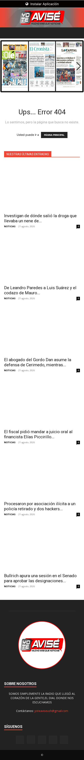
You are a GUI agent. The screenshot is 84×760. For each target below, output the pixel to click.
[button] (6, 32)
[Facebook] (20, 740)
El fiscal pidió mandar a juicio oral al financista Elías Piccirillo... (38, 434)
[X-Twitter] (53, 740)
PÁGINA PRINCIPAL (54, 135)
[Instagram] (31, 739)
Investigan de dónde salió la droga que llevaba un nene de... (40, 218)
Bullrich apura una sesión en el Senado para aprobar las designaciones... (40, 578)
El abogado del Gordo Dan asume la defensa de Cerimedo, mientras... (37, 362)
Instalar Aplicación (44, 4)
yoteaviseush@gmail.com (51, 711)
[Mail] (42, 740)
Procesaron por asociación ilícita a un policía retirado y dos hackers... (39, 506)
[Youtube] (64, 740)
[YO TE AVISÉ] (42, 17)
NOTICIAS (9, 226)
